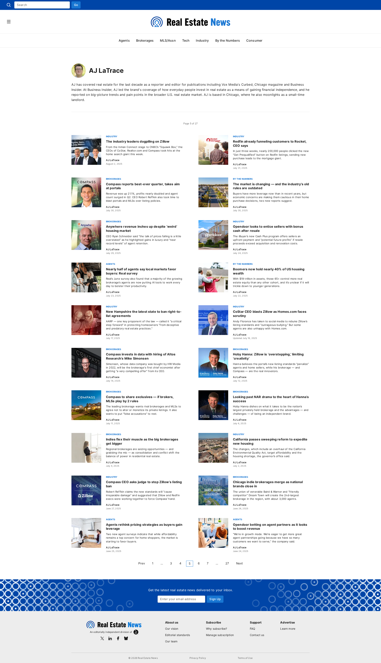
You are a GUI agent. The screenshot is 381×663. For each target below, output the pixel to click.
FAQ (252, 628)
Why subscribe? (216, 628)
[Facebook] (118, 638)
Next (239, 563)
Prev (141, 563)
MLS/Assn (168, 40)
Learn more (287, 628)
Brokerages (145, 40)
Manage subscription (220, 635)
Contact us (257, 635)
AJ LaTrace (113, 160)
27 (227, 563)
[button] (76, 5)
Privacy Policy (198, 657)
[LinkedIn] (110, 638)
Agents (124, 40)
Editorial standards (177, 635)
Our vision (171, 628)
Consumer (254, 40)
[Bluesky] (126, 638)
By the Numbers (227, 40)
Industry (202, 40)
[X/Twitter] (102, 638)
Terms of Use (245, 657)
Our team (171, 641)
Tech (186, 40)
